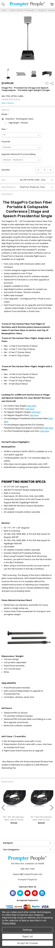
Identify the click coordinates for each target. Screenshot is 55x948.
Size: (4, 129)
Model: (5, 114)
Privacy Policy (8, 923)
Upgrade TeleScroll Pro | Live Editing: (19, 154)
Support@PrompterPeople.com (27, 874)
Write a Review (8, 103)
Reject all (27, 936)
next (52, 807)
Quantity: (6, 170)
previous (3, 807)
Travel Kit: (6, 141)
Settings (27, 929)
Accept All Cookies (27, 943)
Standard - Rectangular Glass (19, 119)
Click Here (31, 406)
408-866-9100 (28, 869)
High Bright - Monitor (18, 123)
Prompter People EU (27, 879)
